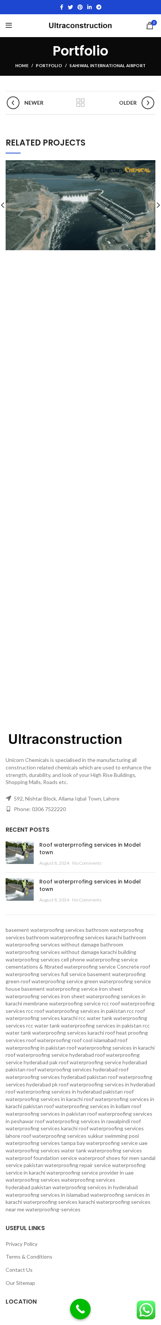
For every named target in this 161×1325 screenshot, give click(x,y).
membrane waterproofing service (62, 1003)
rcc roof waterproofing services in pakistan (76, 1011)
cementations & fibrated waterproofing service (61, 966)
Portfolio (49, 65)
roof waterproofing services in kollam (87, 1106)
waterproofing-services (52, 1209)
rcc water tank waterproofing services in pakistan (84, 1025)
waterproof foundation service (41, 1158)
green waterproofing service (117, 981)
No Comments (87, 863)
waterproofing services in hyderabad (95, 1187)
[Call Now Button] (80, 1309)
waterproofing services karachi (59, 1202)
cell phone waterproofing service (99, 959)
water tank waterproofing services (101, 1150)
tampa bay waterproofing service (99, 1143)
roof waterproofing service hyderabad (50, 1055)
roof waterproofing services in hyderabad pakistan (64, 1091)
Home (21, 65)
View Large (149, 165)
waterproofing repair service (78, 1165)
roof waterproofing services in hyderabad (107, 1084)
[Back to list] (80, 102)
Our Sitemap (20, 1283)
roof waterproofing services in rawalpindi (82, 1121)
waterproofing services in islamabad (47, 1194)
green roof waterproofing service (44, 981)
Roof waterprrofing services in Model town (90, 848)
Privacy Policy (21, 1244)
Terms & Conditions (29, 1256)
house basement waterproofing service (52, 988)
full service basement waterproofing (103, 974)
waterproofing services (33, 1179)
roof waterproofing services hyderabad (72, 1069)
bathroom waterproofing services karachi (74, 937)
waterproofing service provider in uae (90, 1172)
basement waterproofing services (45, 930)
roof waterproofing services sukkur (62, 1136)
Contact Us (19, 1269)
